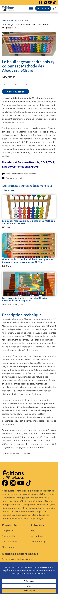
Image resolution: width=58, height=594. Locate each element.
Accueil (5, 20)
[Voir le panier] (54, 8)
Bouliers (25, 20)
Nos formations (9, 536)
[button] (52, 35)
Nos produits (8, 530)
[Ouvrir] (31, 8)
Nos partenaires (38, 536)
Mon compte (8, 547)
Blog (33, 530)
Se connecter (43, 8)
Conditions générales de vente (17, 559)
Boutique (15, 20)
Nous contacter (9, 541)
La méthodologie (39, 541)
